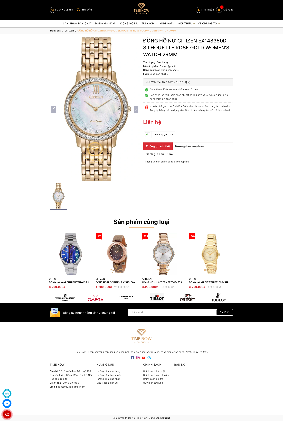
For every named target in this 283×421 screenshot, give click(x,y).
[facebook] (132, 357)
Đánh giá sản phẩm (159, 154)
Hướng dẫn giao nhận (108, 378)
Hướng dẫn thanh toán (108, 375)
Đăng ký (225, 312)
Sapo (167, 417)
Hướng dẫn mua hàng (190, 146)
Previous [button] (52, 262)
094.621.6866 (64, 9)
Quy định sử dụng (153, 382)
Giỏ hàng (228, 9)
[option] (70, 262)
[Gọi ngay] (7, 414)
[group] (95, 109)
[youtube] (143, 357)
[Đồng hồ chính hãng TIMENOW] (65, 297)
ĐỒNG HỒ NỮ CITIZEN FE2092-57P (209, 282)
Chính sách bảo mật (154, 371)
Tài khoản (208, 9)
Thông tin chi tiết (158, 146)
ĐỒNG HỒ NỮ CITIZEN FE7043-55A (162, 282)
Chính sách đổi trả (153, 378)
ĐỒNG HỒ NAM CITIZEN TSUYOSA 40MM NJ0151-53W (79, 282)
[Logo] (141, 10)
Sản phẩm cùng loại (142, 221)
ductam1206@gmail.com (71, 386)
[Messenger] (6, 403)
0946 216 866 (71, 382)
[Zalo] (6, 393)
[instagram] (138, 357)
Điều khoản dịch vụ (107, 382)
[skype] (149, 357)
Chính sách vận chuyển (156, 375)
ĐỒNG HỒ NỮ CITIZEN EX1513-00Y (115, 282)
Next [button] (230, 262)
